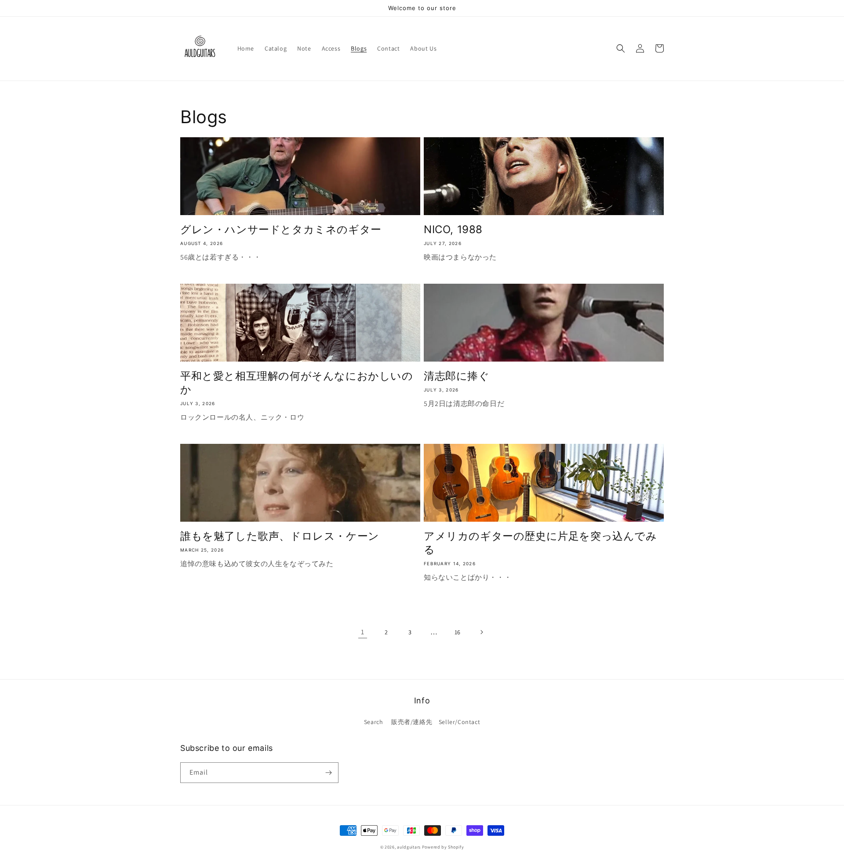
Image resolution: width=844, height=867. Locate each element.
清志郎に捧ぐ (457, 375)
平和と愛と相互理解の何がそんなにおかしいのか (296, 382)
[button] (620, 48)
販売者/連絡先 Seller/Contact (435, 722)
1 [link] (362, 632)
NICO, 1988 (453, 229)
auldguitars (409, 847)
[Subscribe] (328, 772)
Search (373, 722)
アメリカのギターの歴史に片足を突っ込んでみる (540, 543)
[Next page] (481, 632)
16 (458, 632)
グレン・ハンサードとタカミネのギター (281, 229)
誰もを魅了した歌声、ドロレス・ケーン (279, 536)
